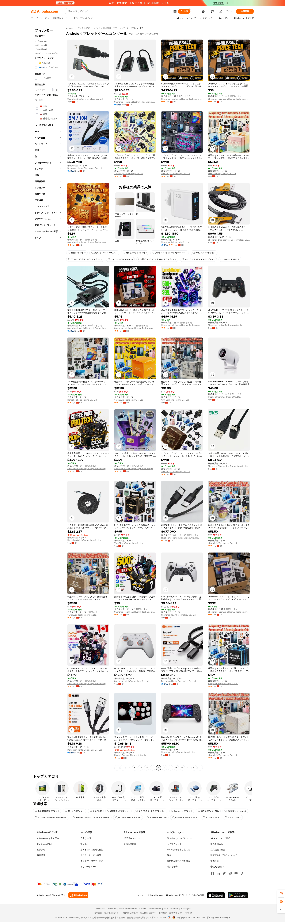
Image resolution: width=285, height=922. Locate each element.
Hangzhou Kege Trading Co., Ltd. (82, 400)
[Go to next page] (200, 767)
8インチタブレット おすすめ (129, 817)
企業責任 (41, 849)
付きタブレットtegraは (236, 811)
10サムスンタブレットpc (205, 253)
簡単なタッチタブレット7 (136, 253)
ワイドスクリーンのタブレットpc (152, 811)
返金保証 (84, 844)
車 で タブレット (212, 817)
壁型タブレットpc (78, 253)
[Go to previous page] (117, 767)
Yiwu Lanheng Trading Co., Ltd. (222, 173)
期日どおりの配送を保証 (91, 849)
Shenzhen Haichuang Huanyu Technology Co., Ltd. (182, 99)
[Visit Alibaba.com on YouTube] (236, 873)
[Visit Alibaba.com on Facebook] (212, 873)
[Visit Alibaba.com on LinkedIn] (218, 873)
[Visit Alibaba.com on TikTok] (242, 873)
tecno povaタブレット (183, 811)
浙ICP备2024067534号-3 (218, 917)
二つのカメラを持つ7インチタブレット (86, 259)
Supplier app (156, 895)
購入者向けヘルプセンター (179, 838)
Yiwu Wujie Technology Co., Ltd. (128, 173)
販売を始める (216, 844)
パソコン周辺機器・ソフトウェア (109, 28)
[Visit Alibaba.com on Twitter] (224, 873)
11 (135, 768)
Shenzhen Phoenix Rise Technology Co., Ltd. (228, 466)
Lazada (142, 908)
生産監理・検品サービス (91, 861)
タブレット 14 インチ (158, 817)
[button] (175, 11)
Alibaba (69, 28)
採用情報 (41, 855)
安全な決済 (85, 838)
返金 (169, 855)
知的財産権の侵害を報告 (178, 861)
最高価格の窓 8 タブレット (48, 811)
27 (194, 768)
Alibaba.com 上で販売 (220, 838)
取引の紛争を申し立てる (178, 849)
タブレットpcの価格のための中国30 (52, 817)
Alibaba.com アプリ (175, 895)
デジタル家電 (83, 28)
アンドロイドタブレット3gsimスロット (171, 253)
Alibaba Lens (43, 895)
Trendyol (174, 908)
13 (147, 768)
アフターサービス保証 (90, 855)
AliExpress (100, 908)
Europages (186, 908)
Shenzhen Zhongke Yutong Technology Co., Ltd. (229, 240)
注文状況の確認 (217, 849)
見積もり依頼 (130, 844)
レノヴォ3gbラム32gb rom (122, 259)
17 (170, 768)
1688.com (112, 908)
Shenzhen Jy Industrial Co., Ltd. (175, 242)
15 (158, 768)
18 (176, 768)
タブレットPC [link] (136, 28)
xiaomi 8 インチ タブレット (186, 817)
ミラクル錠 (97, 811)
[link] (281, 894)
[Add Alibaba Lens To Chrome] (78, 895)
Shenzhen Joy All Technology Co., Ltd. (178, 615)
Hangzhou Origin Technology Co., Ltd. (84, 540)
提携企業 (214, 861)
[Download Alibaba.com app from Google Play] (238, 895)
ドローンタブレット (231, 259)
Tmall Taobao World (128, 908)
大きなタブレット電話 (210, 811)
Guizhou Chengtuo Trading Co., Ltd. (224, 397)
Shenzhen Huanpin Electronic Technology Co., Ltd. (135, 102)
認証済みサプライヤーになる (224, 855)
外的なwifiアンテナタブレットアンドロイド (158, 259)
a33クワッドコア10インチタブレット (200, 259)
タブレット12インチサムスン (105, 253)
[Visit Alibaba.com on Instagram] (230, 873)
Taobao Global (154, 908)
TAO (166, 908)
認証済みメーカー (132, 838)
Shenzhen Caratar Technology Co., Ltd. (85, 99)
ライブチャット (174, 844)
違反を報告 (172, 866)
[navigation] (48, 398)
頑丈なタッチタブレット (120, 811)
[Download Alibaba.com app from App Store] (216, 895)
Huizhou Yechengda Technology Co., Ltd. (180, 538)
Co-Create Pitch (44, 844)
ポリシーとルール (88, 866)
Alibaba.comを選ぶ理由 (48, 838)
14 (152, 768)
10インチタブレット (76, 811)
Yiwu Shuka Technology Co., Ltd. (129, 543)
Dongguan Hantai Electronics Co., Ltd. (84, 168)
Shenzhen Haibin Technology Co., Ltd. (131, 681)
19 (182, 768)
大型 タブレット (234, 817)
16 (164, 768)
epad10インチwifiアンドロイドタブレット (93, 817)
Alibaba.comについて (47, 832)
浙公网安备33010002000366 (191, 917)
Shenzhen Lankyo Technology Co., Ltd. (226, 325)
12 (141, 768)
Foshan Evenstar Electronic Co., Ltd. (131, 755)
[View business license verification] (169, 917)
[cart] (212, 12)
